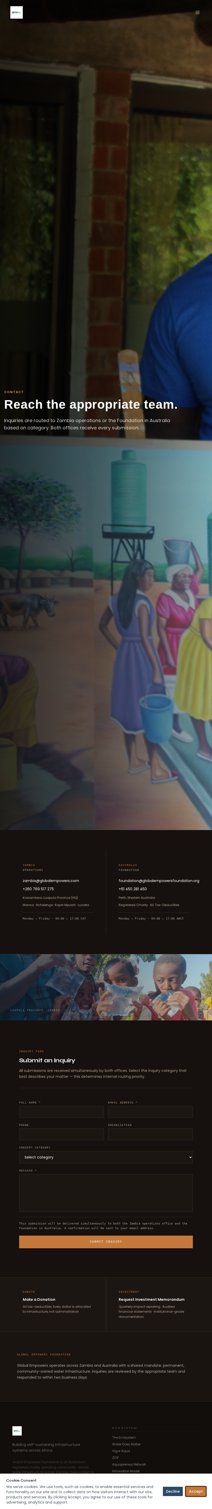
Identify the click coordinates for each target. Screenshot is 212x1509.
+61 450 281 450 (133, 889)
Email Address (123, 1102)
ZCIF (115, 1458)
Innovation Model (126, 1471)
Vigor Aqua (121, 1451)
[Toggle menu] (197, 12)
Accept (196, 1491)
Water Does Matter (126, 1444)
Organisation (120, 1125)
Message (28, 1170)
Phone (24, 1125)
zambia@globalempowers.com (51, 880)
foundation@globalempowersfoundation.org (154, 880)
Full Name (30, 1102)
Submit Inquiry (106, 1241)
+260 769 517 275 (38, 889)
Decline (173, 1491)
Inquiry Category (35, 1147)
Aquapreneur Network (129, 1464)
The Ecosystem (124, 1438)
